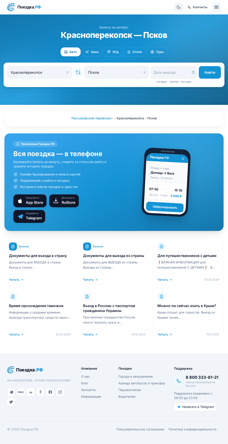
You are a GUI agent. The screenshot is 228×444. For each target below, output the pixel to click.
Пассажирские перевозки (91, 118)
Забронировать (165, 207)
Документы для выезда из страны (113, 255)
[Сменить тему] (178, 7)
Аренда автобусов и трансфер (141, 383)
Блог (84, 383)
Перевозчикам (129, 390)
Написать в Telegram (198, 407)
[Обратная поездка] (78, 72)
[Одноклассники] (41, 392)
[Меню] (216, 7)
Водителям (126, 396)
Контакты (88, 390)
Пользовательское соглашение (140, 429)
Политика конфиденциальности (192, 429)
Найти (209, 72)
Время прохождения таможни (36, 305)
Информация (91, 396)
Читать (14, 279)
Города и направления (135, 376)
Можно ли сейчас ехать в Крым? (186, 305)
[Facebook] (50, 392)
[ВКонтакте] (31, 392)
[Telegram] (11, 392)
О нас (85, 376)
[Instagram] (60, 392)
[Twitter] (11, 402)
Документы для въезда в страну (38, 255)
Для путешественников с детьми (186, 255)
